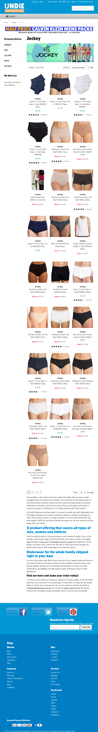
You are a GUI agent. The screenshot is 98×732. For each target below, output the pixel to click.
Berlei (53, 702)
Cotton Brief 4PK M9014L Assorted (37, 198)
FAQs (53, 681)
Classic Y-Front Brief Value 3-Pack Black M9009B (38, 152)
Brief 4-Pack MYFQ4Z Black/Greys (60, 245)
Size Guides (55, 684)
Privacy (10, 681)
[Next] (40, 492)
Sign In (74, 2)
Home (6, 22)
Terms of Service (86, 630)
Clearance (54, 659)
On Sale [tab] (8, 66)
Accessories (12, 656)
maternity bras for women (62, 541)
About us (10, 672)
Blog (9, 684)
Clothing (54, 653)
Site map (10, 675)
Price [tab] (6, 60)
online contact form (72, 587)
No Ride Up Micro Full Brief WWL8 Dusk (60, 198)
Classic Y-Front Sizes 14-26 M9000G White (60, 427)
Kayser (53, 705)
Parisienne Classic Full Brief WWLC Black (82, 198)
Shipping (54, 675)
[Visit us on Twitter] (42, 607)
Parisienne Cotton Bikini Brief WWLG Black (60, 382)
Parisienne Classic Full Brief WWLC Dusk (60, 150)
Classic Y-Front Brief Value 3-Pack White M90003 (82, 104)
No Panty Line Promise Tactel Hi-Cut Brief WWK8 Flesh (37, 475)
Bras (9, 651)
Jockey (53, 693)
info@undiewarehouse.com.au (39, 587)
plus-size (44, 541)
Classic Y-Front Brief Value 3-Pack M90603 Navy (38, 104)
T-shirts (54, 656)
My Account (53, 2)
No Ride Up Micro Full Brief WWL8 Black (37, 290)
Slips (9, 662)
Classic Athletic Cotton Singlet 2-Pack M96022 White (82, 246)
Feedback (10, 687)
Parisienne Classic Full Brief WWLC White (60, 336)
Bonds (53, 696)
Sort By (66, 67)
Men (53, 647)
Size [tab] (6, 50)
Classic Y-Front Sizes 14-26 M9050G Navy (38, 245)
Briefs (9, 653)
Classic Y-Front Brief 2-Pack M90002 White (82, 290)
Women (10, 647)
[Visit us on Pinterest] (67, 607)
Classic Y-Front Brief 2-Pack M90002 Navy (37, 382)
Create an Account (85, 2)
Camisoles (11, 659)
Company (11, 668)
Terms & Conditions (15, 678)
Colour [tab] (7, 55)
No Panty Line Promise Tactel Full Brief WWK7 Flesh (82, 152)
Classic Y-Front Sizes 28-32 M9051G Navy (60, 103)
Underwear (55, 651)
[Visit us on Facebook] (17, 607)
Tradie (53, 708)
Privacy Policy (77, 630)
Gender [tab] (7, 44)
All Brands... (55, 714)
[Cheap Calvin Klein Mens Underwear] (49, 28)
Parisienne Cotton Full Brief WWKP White (38, 427)
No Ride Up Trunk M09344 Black (60, 290)
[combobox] (83, 8)
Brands (14, 22)
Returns (54, 678)
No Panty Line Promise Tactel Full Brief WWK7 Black (82, 337)
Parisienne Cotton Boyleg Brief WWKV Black (82, 382)
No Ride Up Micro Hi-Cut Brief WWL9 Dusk (38, 336)
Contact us (55, 672)
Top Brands (56, 690)
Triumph (54, 699)
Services (55, 668)
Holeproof (55, 711)
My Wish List (64, 2)
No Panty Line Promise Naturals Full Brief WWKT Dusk (82, 429)
